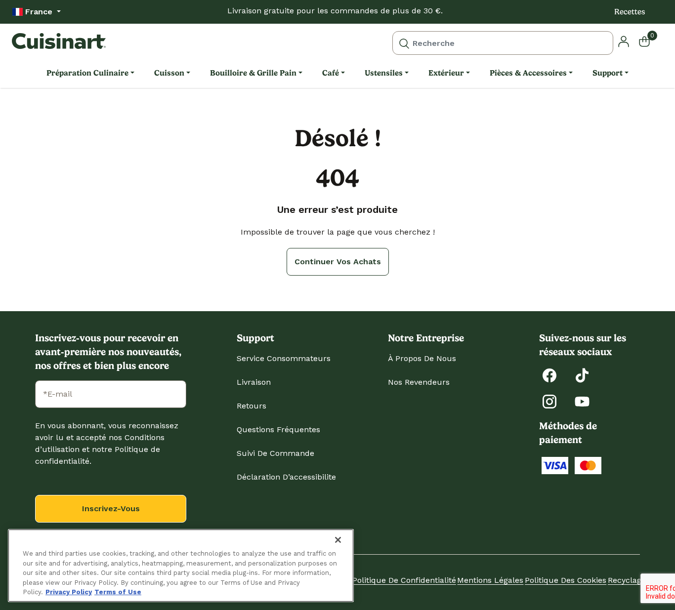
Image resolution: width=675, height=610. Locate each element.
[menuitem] (90, 73)
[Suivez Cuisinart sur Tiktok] (582, 374)
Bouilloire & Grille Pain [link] (253, 73)
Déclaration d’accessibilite (286, 477)
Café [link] (330, 73)
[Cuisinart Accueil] (59, 41)
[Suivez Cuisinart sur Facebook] (549, 374)
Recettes (629, 11)
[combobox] (502, 43)
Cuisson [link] (169, 73)
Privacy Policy (68, 592)
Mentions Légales (490, 580)
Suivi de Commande (275, 453)
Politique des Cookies (565, 580)
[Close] (338, 540)
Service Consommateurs (284, 358)
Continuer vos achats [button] (338, 261)
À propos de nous (422, 358)
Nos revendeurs (419, 382)
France (39, 11)
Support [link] (607, 73)
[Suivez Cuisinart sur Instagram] (549, 401)
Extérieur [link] (446, 73)
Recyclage (627, 580)
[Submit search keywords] (404, 43)
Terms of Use (117, 592)
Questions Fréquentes (278, 429)
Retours (251, 405)
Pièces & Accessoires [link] (528, 73)
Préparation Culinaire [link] (87, 73)
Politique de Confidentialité (404, 580)
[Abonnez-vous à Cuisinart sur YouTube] (582, 401)
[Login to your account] (623, 40)
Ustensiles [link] (384, 73)
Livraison (254, 382)
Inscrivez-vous (111, 508)
